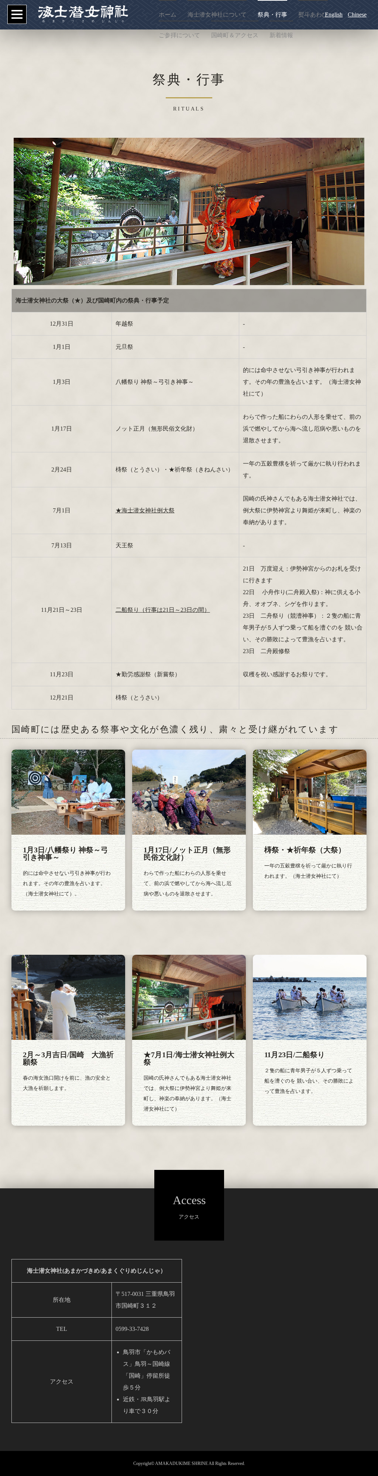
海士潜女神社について (217, 14)
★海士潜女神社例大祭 (145, 510)
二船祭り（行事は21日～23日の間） (163, 610)
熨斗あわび (313, 14)
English (334, 14)
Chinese (357, 14)
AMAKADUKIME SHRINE (181, 1463)
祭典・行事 (272, 14)
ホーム (167, 14)
